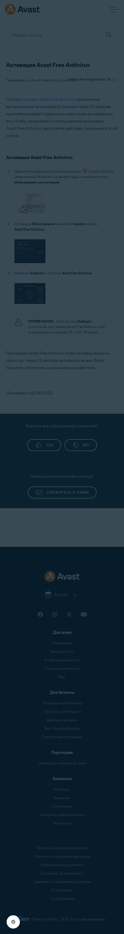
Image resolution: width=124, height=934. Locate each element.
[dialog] (62, 467)
